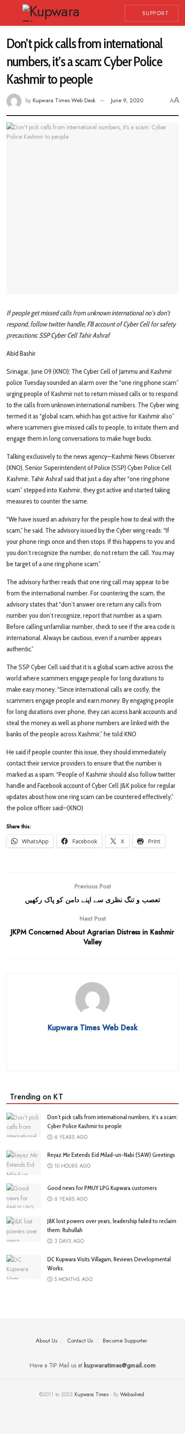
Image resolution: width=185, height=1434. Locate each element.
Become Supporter (125, 1340)
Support (154, 13)
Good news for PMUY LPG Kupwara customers (102, 1188)
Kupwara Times (91, 1394)
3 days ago (68, 1241)
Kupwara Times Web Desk (64, 100)
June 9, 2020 (127, 100)
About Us (46, 1340)
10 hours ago (71, 1166)
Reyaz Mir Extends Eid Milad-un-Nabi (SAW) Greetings (111, 1155)
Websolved (132, 1394)
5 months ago (72, 1279)
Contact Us (80, 1340)
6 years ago (69, 1137)
